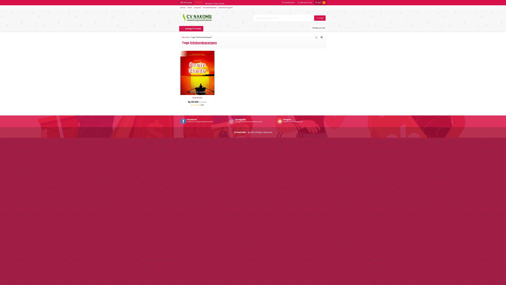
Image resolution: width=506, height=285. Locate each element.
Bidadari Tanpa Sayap (214, 2)
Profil (190, 7)
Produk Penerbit (209, 7)
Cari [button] (320, 18)
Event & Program (226, 7)
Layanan (197, 7)
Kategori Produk (193, 28)
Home (183, 7)
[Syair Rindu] (197, 72)
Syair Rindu (197, 97)
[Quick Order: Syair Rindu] (182, 92)
